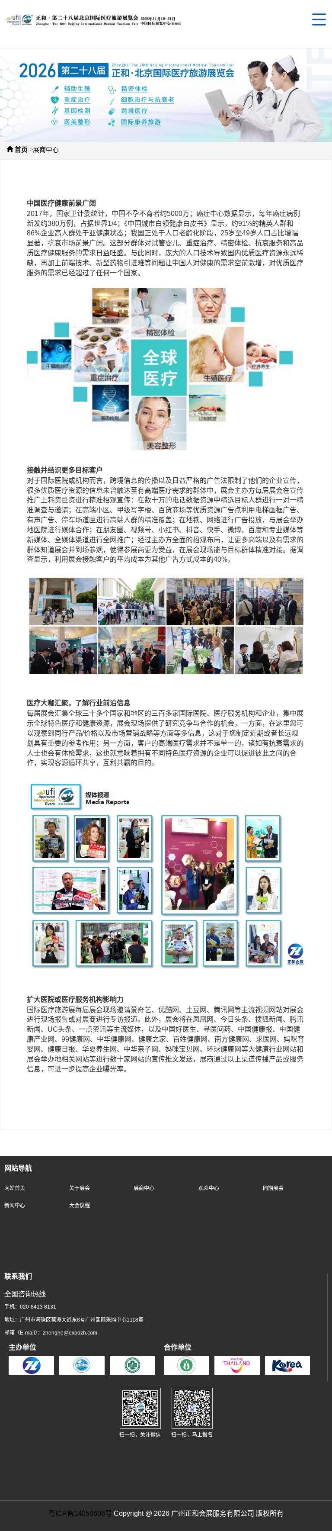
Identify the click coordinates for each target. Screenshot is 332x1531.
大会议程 (79, 1206)
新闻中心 (14, 1206)
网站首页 (14, 1188)
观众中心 (208, 1188)
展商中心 (46, 150)
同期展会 (273, 1188)
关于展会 (79, 1188)
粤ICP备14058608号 (80, 1514)
